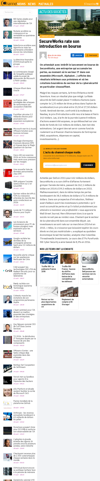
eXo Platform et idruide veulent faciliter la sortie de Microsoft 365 (24, 391)
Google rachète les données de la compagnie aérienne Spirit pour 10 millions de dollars (24, 242)
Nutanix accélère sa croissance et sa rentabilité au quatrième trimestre (24, 34)
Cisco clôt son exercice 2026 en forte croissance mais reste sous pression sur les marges (24, 158)
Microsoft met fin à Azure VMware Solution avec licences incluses (24, 130)
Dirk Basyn (54, 58)
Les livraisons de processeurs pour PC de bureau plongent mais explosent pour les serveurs (24, 226)
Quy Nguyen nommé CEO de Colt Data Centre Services (24, 326)
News (32, 4)
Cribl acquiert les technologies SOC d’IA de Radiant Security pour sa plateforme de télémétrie (24, 271)
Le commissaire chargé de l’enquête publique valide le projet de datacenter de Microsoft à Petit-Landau (24, 76)
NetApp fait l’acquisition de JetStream (24, 366)
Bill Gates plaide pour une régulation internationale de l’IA (23, 21)
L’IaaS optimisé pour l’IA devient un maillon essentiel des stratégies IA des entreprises (24, 313)
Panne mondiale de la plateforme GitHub (23, 402)
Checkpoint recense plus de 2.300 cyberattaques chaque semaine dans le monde (24, 456)
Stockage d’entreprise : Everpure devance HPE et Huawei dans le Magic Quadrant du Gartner (24, 144)
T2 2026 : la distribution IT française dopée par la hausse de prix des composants (24, 339)
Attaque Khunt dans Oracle (22, 89)
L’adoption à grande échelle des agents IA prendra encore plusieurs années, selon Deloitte (24, 442)
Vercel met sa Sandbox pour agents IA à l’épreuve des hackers (23, 379)
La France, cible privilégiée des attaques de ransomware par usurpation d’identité (24, 103)
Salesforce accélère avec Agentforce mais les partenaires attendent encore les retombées (24, 48)
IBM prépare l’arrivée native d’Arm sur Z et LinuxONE (23, 183)
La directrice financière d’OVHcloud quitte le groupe (23, 61)
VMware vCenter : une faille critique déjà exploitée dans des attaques (23, 353)
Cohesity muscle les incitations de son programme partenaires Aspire (24, 298)
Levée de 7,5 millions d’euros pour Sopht (22, 211)
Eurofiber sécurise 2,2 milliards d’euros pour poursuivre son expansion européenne (23, 117)
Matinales (46, 4)
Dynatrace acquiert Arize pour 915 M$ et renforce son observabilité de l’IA (24, 429)
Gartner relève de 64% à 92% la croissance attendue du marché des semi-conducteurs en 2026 (24, 198)
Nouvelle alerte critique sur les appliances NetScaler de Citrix (23, 257)
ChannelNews (13, 3)
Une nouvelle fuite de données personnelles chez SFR (23, 171)
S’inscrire (90, 4)
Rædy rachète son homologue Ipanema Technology (22, 285)
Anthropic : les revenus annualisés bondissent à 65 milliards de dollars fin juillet (24, 416)
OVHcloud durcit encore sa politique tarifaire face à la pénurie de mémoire (24, 470)
